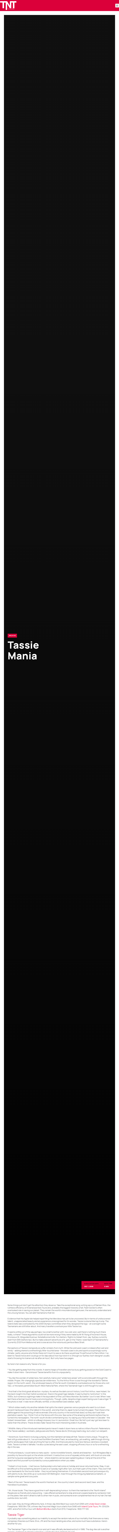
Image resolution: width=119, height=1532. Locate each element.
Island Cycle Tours (90, 1506)
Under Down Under (97, 1504)
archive (12, 636)
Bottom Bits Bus (44, 1509)
